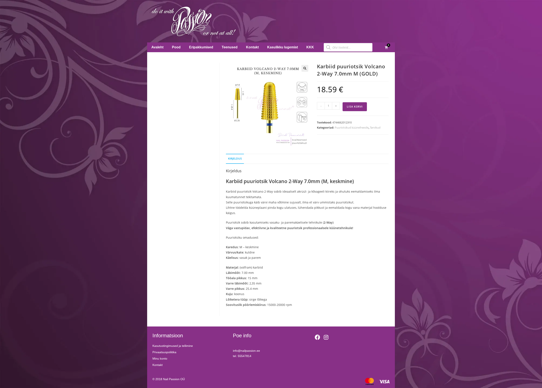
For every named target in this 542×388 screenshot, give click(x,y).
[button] (304, 68)
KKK (310, 47)
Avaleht (157, 47)
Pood (176, 47)
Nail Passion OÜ (174, 379)
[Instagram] (326, 337)
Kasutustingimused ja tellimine (172, 345)
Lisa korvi (355, 106)
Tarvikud (375, 127)
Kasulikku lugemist (282, 47)
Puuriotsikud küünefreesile (352, 127)
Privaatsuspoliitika (164, 352)
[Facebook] (317, 337)
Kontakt (252, 47)
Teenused (230, 47)
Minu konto (159, 358)
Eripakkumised (201, 47)
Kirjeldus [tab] (235, 158)
